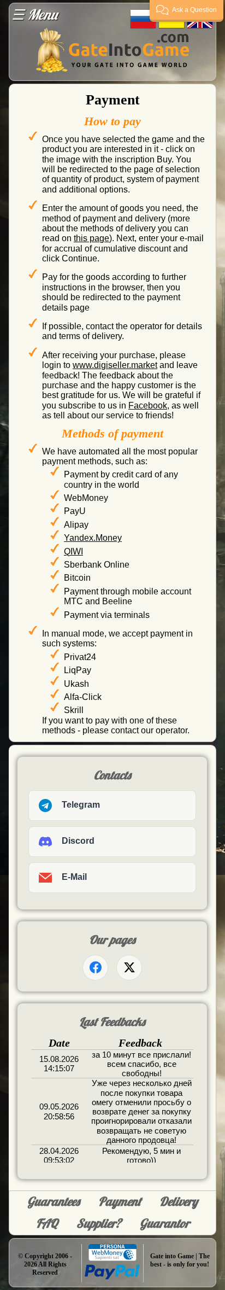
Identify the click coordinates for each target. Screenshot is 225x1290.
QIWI (73, 551)
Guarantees (53, 1201)
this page (91, 238)
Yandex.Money (93, 537)
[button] (186, 11)
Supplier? (98, 1223)
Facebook (147, 405)
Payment (119, 1201)
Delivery (178, 1201)
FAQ (47, 1223)
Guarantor (165, 1223)
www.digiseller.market (115, 365)
